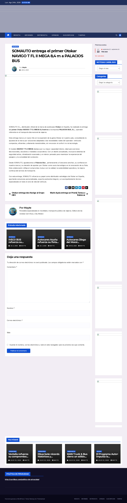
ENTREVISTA (42, 35)
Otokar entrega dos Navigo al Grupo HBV (28, 194)
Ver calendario (99, 56)
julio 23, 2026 (15, 460)
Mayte (24, 67)
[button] (116, 35)
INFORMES (29, 35)
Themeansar (41, 499)
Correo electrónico (15, 320)
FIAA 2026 (104, 52)
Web (8, 333)
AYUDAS (99, 451)
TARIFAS (81, 35)
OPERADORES (12, 451)
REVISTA (17, 35)
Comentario (12, 267)
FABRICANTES (71, 451)
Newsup (32, 499)
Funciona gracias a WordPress (15, 499)
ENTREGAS (15, 46)
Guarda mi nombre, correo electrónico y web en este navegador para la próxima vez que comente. (47, 345)
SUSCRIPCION (68, 35)
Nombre (11, 308)
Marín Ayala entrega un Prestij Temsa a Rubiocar (67, 194)
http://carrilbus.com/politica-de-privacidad (22, 479)
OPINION (55, 35)
